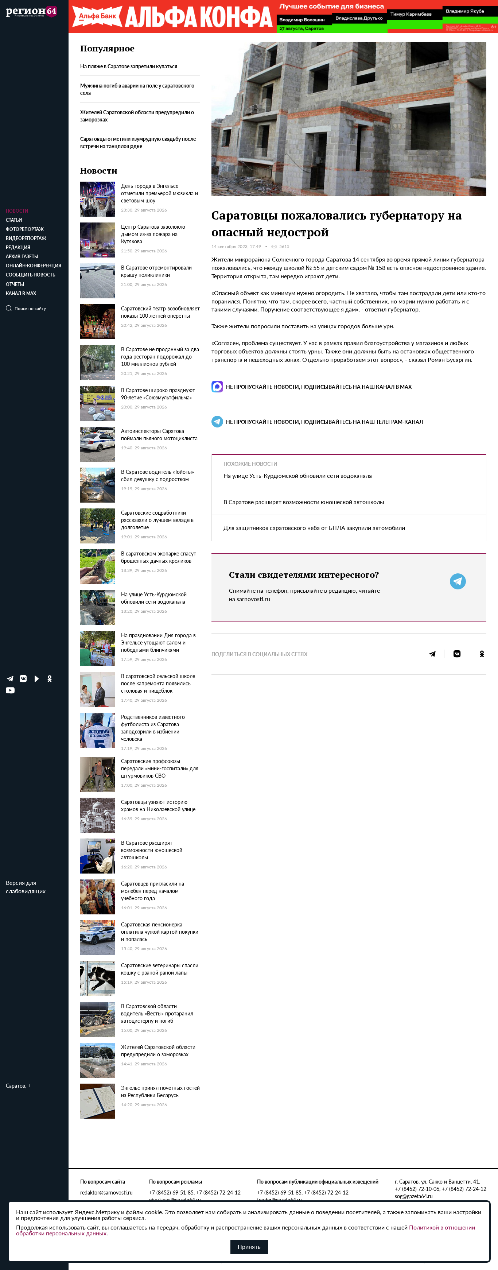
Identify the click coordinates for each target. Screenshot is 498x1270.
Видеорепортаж (26, 238)
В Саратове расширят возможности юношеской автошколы (303, 501)
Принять (249, 1246)
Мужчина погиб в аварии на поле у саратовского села (137, 89)
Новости (17, 211)
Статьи (14, 220)
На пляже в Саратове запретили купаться (128, 66)
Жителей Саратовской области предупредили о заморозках (137, 115)
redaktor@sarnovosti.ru (106, 1192)
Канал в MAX (21, 293)
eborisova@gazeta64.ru (175, 1199)
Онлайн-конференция (33, 266)
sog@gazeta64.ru (414, 1196)
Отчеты (15, 284)
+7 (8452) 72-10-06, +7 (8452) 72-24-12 (440, 1188)
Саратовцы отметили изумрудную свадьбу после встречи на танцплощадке (138, 142)
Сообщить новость (30, 275)
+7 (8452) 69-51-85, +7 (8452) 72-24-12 (195, 1192)
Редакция (18, 247)
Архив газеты (22, 256)
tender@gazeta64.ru (279, 1199)
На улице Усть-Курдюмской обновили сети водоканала (297, 475)
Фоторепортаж (25, 229)
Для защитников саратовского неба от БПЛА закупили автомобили (314, 527)
